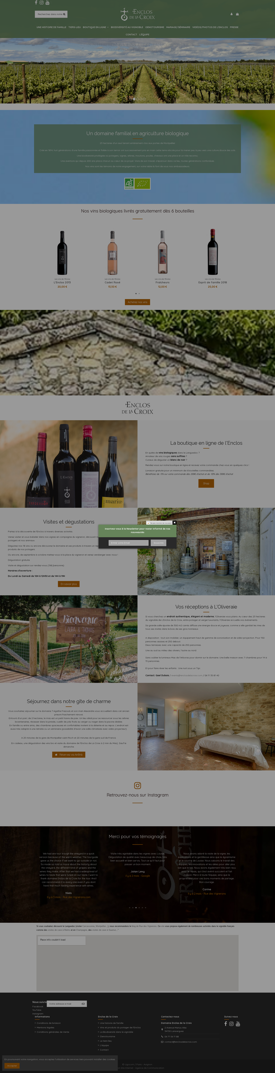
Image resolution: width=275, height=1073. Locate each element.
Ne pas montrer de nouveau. (161, 523)
